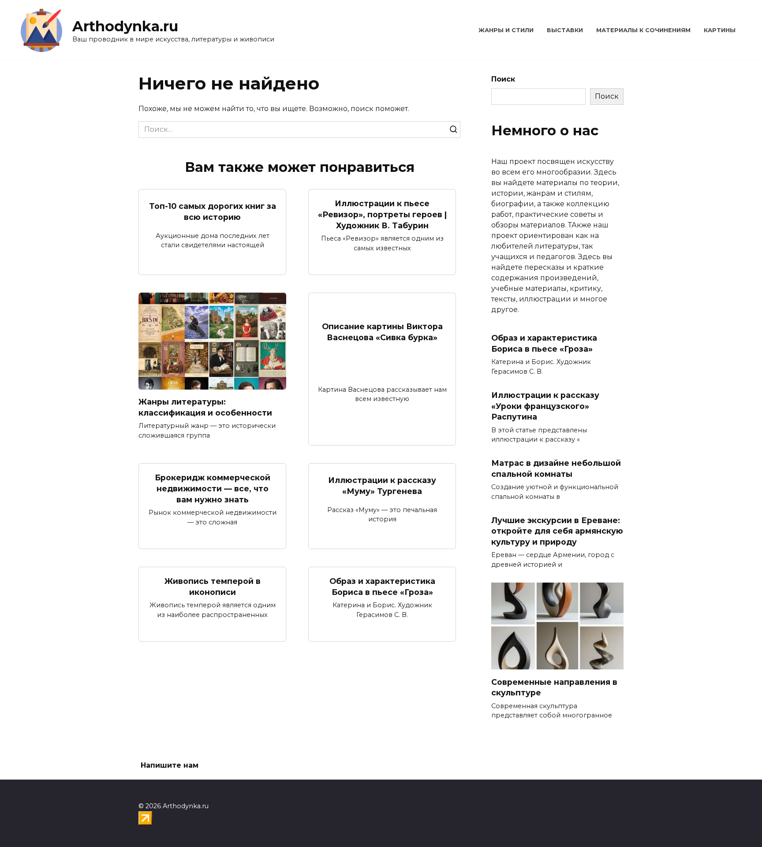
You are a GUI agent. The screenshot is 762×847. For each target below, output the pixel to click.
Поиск (503, 79)
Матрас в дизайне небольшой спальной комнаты (556, 468)
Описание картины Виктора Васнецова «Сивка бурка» (382, 332)
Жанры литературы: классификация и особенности (205, 407)
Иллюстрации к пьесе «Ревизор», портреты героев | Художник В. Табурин (382, 214)
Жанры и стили (506, 30)
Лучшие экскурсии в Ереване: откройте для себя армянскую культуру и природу (557, 530)
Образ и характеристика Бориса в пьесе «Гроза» (382, 586)
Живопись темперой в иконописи (212, 586)
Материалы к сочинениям (643, 30)
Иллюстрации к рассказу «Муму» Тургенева (382, 486)
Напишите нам (169, 765)
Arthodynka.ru (125, 26)
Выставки (565, 30)
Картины (720, 30)
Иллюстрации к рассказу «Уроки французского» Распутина (545, 405)
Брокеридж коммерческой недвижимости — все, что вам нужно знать (212, 488)
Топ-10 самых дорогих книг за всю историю (212, 211)
